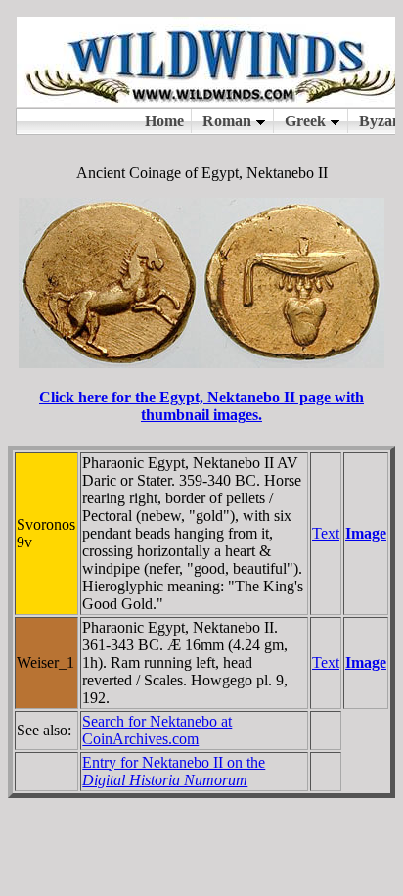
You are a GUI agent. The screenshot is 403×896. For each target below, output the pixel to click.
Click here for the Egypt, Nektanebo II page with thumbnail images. (201, 406)
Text (325, 533)
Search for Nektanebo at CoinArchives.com (157, 730)
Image (365, 533)
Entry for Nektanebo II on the (173, 771)
